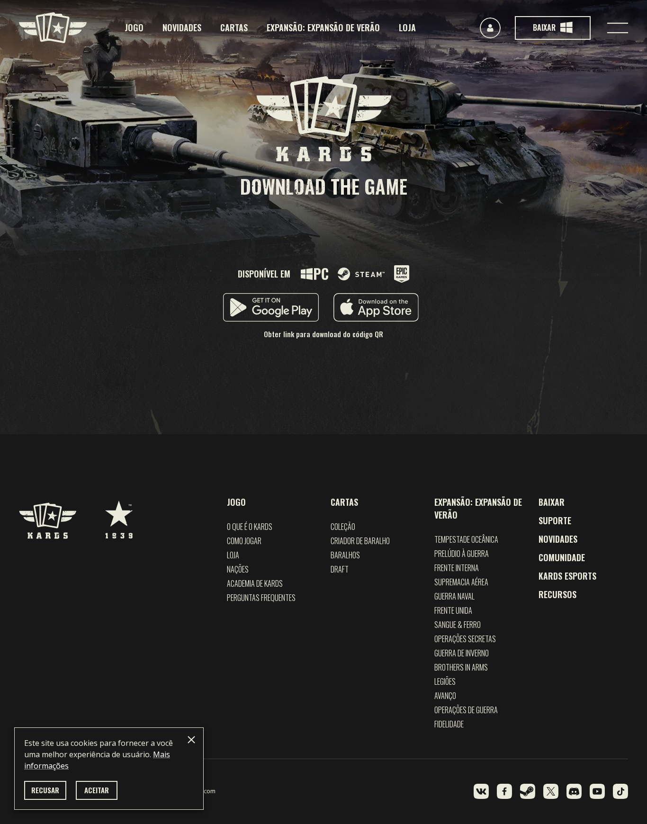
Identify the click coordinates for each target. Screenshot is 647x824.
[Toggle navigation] (617, 28)
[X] (550, 791)
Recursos (557, 594)
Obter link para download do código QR (323, 334)
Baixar (552, 502)
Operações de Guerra (466, 710)
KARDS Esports (567, 576)
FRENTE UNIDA (453, 610)
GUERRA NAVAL (454, 596)
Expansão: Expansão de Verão (323, 27)
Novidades (181, 27)
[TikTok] (620, 791)
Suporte (555, 520)
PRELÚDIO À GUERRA (461, 553)
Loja (407, 27)
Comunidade (562, 557)
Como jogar (244, 540)
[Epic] (401, 274)
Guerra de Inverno (461, 653)
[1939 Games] (119, 515)
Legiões (445, 681)
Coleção (343, 526)
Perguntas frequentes (261, 597)
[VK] (481, 791)
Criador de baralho (360, 540)
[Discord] (574, 791)
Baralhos (345, 555)
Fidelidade (449, 724)
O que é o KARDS (249, 526)
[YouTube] (597, 791)
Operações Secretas (465, 639)
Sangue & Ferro (457, 624)
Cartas (234, 27)
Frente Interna (456, 567)
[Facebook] (504, 791)
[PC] (314, 274)
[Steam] (361, 274)
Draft (340, 569)
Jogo (134, 27)
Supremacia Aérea (461, 582)
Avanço (445, 695)
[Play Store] (271, 307)
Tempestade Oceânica (466, 539)
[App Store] (376, 307)
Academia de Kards (255, 583)
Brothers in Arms (461, 667)
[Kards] (53, 27)
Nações (238, 569)
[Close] (191, 740)
